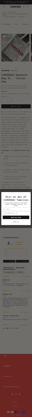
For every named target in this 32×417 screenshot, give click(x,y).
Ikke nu (16, 222)
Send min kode (16, 217)
